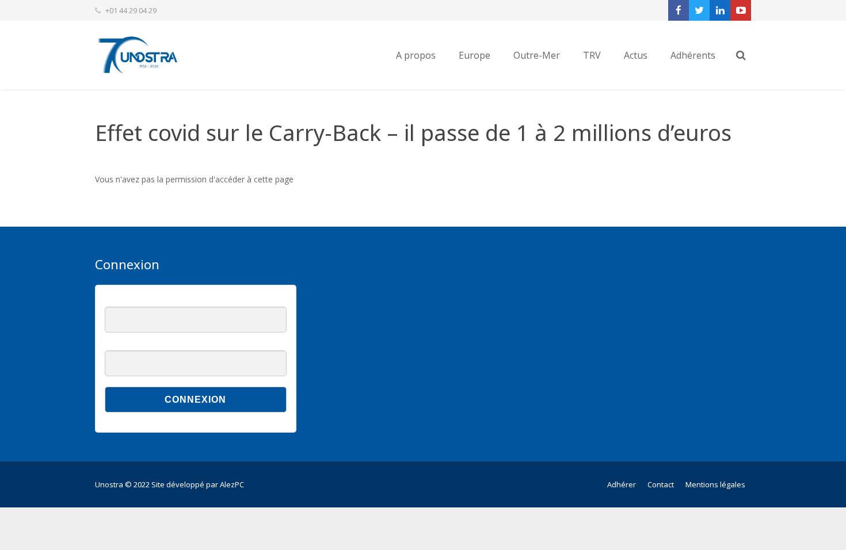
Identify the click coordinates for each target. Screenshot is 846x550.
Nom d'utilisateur (132, 300)
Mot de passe (127, 344)
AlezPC (232, 484)
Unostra (109, 484)
